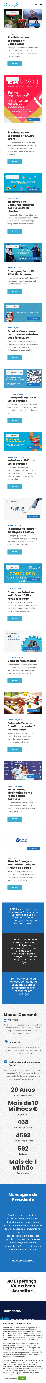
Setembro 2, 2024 (15, 658)
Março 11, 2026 (14, 268)
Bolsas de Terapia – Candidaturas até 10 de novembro (21, 726)
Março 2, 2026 (14, 328)
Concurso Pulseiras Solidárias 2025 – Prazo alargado (20, 595)
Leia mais (15, 64)
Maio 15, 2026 (13, 198)
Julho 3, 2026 (14, 129)
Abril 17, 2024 (14, 858)
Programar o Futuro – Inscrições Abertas (22, 530)
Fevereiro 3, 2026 (15, 394)
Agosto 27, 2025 (15, 720)
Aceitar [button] (22, 1378)
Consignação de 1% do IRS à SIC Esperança (22, 272)
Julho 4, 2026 (14, 34)
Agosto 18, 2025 (15, 786)
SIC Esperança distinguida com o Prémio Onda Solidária (20, 794)
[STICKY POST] (23, 18)
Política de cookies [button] (10, 1378)
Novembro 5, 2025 (16, 457)
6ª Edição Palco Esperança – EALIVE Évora (20, 136)
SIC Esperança (34, 25)
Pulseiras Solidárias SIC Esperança (21, 462)
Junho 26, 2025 (14, 589)
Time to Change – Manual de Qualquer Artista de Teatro (21, 864)
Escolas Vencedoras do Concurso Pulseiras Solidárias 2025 (22, 334)
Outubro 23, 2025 (15, 525)
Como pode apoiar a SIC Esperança (21, 399)
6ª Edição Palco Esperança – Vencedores (18, 41)
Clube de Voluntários (32, 648)
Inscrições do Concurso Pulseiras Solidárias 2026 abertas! (20, 206)
